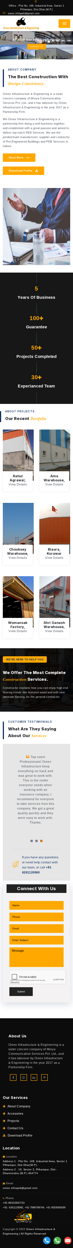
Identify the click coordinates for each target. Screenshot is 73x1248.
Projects (13, 1120)
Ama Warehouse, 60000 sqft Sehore (54, 482)
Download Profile (21, 170)
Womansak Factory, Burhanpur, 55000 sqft (17, 629)
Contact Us (15, 1128)
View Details (18, 484)
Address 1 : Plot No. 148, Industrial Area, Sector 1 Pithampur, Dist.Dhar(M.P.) (35, 1163)
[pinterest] (44, 1077)
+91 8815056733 (14, 1202)
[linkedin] (34, 1077)
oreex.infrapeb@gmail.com (23, 13)
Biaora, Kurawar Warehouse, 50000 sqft (54, 555)
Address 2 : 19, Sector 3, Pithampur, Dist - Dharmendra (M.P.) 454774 (30, 1171)
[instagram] (23, 1077)
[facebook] (13, 1077)
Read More (16, 157)
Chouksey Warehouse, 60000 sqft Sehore (17, 555)
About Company (18, 1106)
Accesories (15, 1113)
